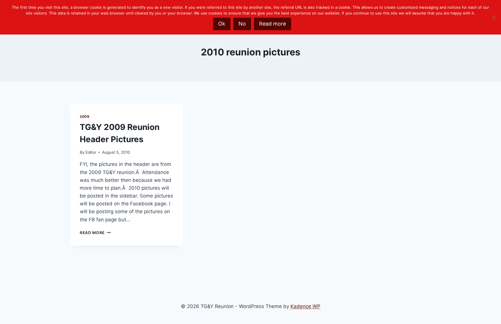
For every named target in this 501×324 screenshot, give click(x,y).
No (242, 24)
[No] (494, 17)
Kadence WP (305, 306)
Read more (272, 24)
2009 (84, 116)
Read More (95, 232)
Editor (91, 152)
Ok (221, 24)
